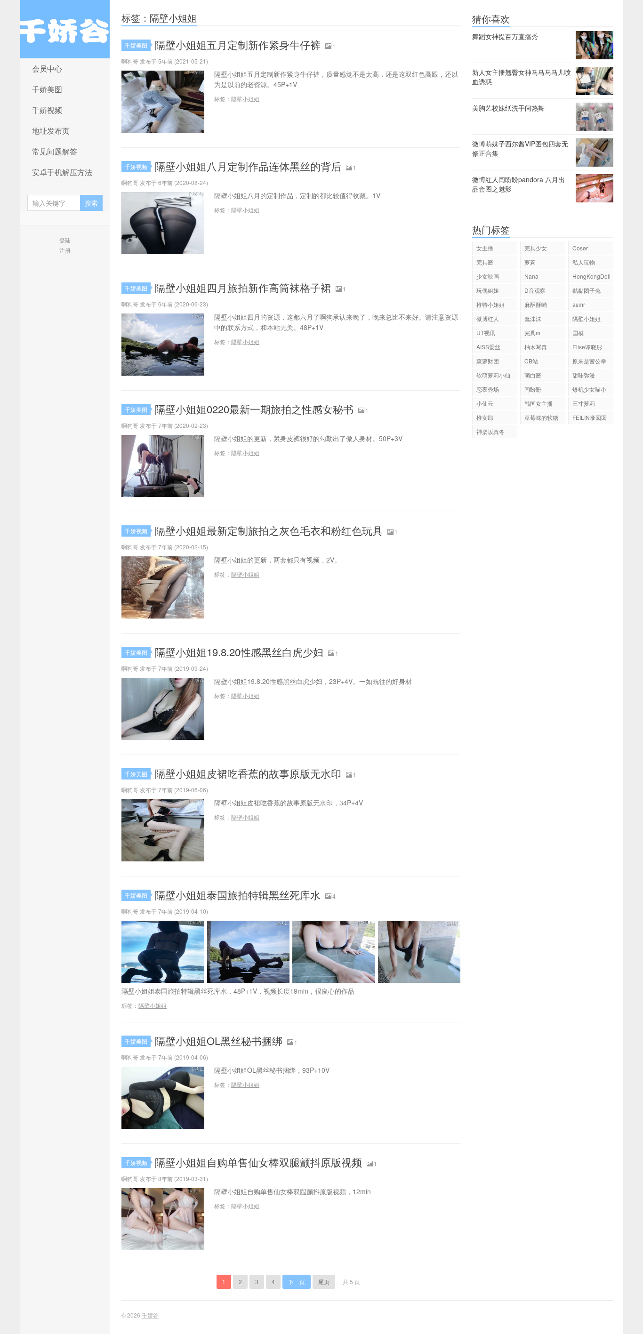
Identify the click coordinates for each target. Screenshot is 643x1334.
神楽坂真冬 (490, 431)
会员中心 (47, 68)
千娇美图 (47, 89)
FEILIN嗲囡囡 (589, 417)
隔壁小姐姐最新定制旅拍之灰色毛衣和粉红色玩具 (269, 530)
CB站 (531, 361)
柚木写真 (535, 347)
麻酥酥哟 (535, 304)
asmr (578, 304)
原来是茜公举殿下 (589, 362)
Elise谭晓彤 (587, 347)
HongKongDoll (591, 276)
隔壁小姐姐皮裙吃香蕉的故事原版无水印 (248, 773)
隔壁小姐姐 (245, 99)
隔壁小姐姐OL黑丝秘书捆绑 (218, 1040)
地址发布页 (51, 130)
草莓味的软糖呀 (541, 418)
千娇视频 (47, 109)
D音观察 (535, 290)
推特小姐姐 (490, 304)
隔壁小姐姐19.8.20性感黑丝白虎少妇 (239, 651)
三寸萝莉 (583, 403)
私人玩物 (583, 262)
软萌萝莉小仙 (493, 375)
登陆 (65, 240)
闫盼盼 (532, 389)
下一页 (296, 1282)
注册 (65, 250)
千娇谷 (65, 29)
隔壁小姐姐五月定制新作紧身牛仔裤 (238, 44)
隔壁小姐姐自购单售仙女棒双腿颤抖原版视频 (258, 1162)
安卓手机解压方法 (62, 172)
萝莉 (530, 262)
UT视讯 (485, 333)
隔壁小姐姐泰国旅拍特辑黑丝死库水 (238, 894)
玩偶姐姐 (487, 290)
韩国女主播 (538, 403)
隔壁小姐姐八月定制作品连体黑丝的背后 (248, 166)
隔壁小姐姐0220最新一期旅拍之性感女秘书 (254, 409)
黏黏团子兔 (586, 290)
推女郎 (484, 417)
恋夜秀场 (487, 389)
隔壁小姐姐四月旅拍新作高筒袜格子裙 (243, 287)
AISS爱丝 (488, 347)
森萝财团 (487, 361)
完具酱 (484, 262)
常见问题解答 (54, 151)
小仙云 (484, 403)
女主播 (484, 248)
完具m (532, 333)
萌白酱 (532, 375)
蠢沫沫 (532, 318)
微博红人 (487, 318)
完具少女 (535, 248)
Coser (580, 248)
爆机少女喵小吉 (589, 390)
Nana (531, 276)
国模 (578, 333)
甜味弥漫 (583, 375)
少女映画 (487, 276)
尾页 (324, 1282)
